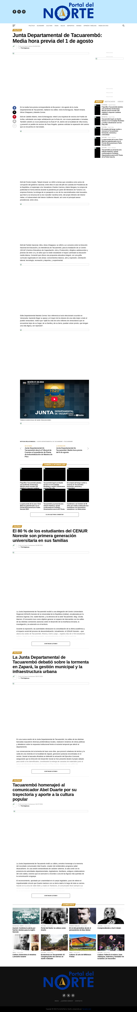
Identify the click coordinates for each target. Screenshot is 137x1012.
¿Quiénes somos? (67, 1001)
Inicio (57, 1001)
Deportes (70, 25)
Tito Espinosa (25, 48)
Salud (63, 25)
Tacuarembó (68, 441)
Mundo (78, 25)
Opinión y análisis (90, 25)
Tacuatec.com (86, 1009)
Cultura (49, 25)
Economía (40, 25)
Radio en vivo (103, 25)
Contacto (78, 1001)
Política (32, 25)
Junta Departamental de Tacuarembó (50, 441)
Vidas (56, 25)
